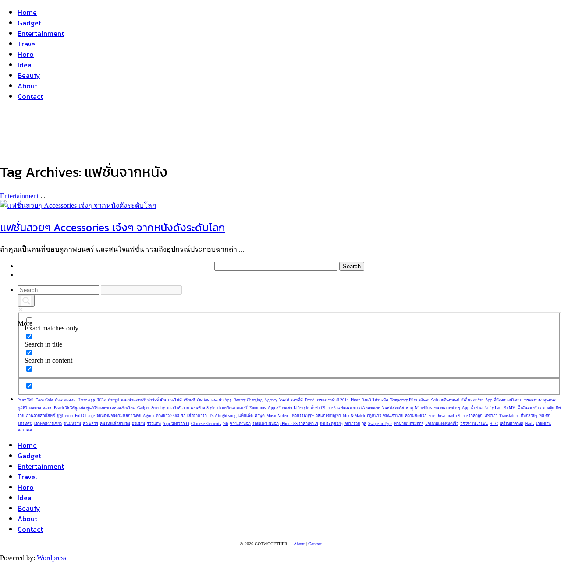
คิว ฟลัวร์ (90, 424)
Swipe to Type (380, 424)
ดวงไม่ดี (175, 400)
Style (210, 408)
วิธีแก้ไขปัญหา (328, 416)
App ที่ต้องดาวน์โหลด (503, 400)
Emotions (257, 408)
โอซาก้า (490, 416)
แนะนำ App (221, 400)
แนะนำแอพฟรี (133, 400)
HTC (494, 424)
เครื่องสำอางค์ (511, 424)
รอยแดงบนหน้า (265, 424)
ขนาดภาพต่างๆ (447, 408)
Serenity (158, 408)
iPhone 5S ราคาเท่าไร (299, 424)
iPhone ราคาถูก (469, 416)
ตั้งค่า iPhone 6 (323, 408)
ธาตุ (409, 408)
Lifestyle (301, 408)
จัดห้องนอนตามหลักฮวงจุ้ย (118, 416)
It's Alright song (223, 416)
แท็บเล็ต (245, 416)
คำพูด (260, 416)
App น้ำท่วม (472, 408)
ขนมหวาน (72, 424)
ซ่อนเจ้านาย (393, 416)
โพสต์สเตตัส (393, 408)
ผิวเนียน (138, 424)
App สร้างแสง (280, 408)
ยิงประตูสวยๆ (331, 424)
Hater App (86, 400)
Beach (59, 408)
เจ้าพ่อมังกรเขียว (48, 424)
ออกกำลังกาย (178, 408)
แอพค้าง (198, 408)
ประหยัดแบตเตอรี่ (232, 408)
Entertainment (41, 33)
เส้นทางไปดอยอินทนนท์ (439, 400)
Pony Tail (26, 400)
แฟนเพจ (344, 408)
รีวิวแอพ (154, 424)
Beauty (29, 75)
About (27, 86)
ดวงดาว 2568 (167, 416)
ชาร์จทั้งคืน (156, 400)
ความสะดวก (415, 416)
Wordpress (51, 558)
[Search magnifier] (26, 301)
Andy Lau (492, 408)
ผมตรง (35, 408)
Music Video (277, 416)
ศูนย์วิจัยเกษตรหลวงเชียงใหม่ (110, 408)
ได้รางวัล (380, 400)
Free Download (441, 416)
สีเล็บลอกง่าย (472, 400)
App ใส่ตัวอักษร (176, 424)
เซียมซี (189, 400)
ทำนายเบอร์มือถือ (408, 424)
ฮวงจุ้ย (548, 408)
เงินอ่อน (203, 400)
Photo (356, 400)
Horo (26, 54)
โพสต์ (284, 400)
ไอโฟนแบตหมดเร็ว (441, 424)
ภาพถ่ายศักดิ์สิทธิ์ (40, 416)
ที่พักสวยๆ (529, 416)
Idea (25, 65)
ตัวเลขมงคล (65, 400)
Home (27, 12)
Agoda (148, 416)
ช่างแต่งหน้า (240, 424)
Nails (529, 424)
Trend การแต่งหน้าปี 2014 (327, 400)
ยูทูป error (65, 416)
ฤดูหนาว (374, 416)
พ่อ (225, 424)
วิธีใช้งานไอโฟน (474, 424)
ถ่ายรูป (113, 400)
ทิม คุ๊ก (544, 416)
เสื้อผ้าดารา (197, 416)
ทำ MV (509, 408)
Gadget (29, 23)
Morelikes (423, 408)
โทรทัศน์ (25, 424)
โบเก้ (366, 400)
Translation (509, 416)
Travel (27, 44)
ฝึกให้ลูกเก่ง (75, 408)
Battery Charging (248, 400)
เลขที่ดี (297, 400)
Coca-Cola (44, 400)
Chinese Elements (206, 424)
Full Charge (85, 416)
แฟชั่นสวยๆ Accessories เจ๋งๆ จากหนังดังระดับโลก (112, 227)
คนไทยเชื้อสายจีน (115, 424)
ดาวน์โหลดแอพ (366, 408)
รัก (183, 416)
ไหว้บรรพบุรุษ (302, 416)
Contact (30, 96)
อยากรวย (352, 424)
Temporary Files (403, 400)
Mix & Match (354, 416)
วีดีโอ (101, 400)
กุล (364, 424)
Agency (270, 400)
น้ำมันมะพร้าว (529, 408)
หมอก (47, 408)
